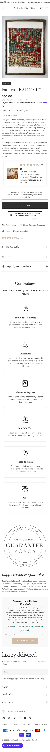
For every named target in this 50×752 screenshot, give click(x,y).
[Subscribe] (45, 672)
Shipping (5, 100)
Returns (14, 724)
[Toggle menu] (3, 8)
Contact (5, 724)
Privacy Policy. (40, 679)
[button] (25, 173)
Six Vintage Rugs (14, 740)
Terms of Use (28, 679)
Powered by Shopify (30, 740)
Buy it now (25, 205)
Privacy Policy (26, 724)
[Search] (41, 8)
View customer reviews (25, 640)
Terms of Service (41, 724)
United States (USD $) (14, 711)
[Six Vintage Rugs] (25, 8)
